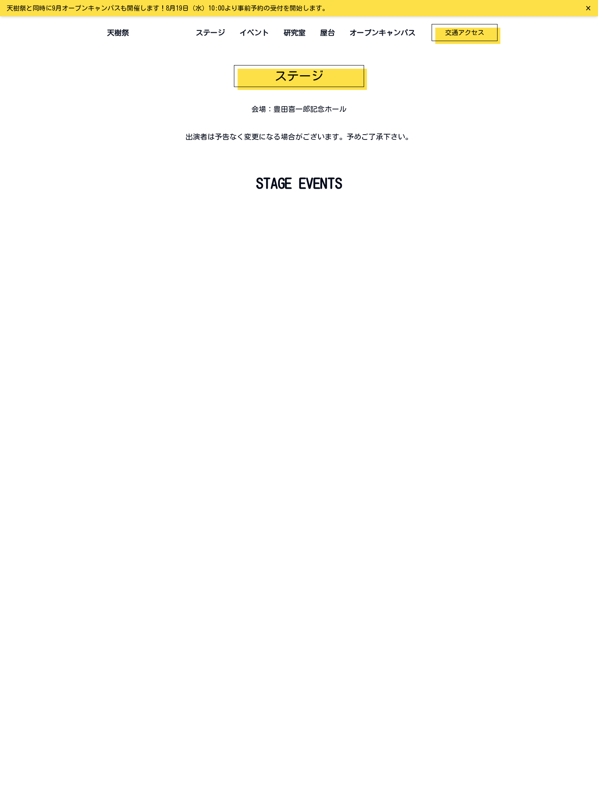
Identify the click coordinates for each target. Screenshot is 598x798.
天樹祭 (118, 32)
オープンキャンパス (382, 32)
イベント (254, 32)
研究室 (295, 32)
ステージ (210, 32)
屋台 (327, 32)
